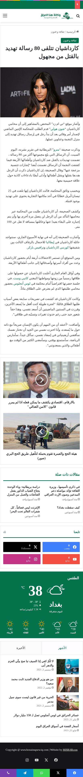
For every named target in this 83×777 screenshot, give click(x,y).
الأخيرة (21, 648)
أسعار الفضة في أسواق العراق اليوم (57, 726)
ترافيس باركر (35, 247)
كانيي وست (20, 278)
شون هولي (58, 129)
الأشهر (62, 648)
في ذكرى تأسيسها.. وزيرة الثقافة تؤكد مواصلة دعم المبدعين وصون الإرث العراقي (62, 490)
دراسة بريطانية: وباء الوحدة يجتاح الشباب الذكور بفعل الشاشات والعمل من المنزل (23, 490)
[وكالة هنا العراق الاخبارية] (57, 15)
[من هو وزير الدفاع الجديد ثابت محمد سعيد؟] (68, 684)
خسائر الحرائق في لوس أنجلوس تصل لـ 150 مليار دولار (46, 715)
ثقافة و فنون (57, 31)
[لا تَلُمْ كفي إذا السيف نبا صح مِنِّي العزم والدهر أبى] (68, 666)
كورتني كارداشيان (57, 247)
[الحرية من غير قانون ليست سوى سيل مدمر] (68, 702)
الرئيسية (71, 31)
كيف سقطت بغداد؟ (68, 507)
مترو (56, 149)
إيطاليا (50, 242)
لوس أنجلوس (21, 283)
